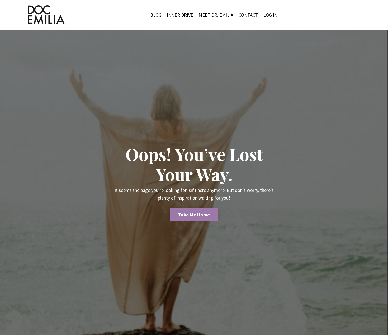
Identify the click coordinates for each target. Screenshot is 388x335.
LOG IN (270, 15)
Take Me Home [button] (194, 215)
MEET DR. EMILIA (215, 15)
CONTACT (248, 15)
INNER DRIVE (180, 15)
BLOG (156, 15)
